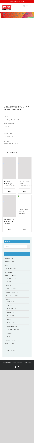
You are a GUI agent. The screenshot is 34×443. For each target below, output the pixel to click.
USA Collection (9, 288)
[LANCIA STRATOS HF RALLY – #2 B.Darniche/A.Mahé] (9, 168)
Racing (7, 281)
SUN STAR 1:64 (9, 261)
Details (9, 191)
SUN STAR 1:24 (9, 347)
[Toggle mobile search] (27, 6)
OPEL (8, 333)
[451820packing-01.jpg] (17, 61)
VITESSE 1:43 (8, 350)
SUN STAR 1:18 (9, 275)
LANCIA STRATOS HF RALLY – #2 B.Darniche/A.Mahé (9, 183)
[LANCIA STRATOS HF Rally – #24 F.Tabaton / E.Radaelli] (24, 200)
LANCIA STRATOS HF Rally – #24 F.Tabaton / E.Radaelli (24, 210)
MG (7, 336)
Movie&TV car (9, 340)
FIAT (8, 319)
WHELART (7, 258)
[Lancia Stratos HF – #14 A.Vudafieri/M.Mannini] (24, 168)
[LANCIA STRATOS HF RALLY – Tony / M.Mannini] (9, 206)
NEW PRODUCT (9, 268)
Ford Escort (9, 312)
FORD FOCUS (10, 308)
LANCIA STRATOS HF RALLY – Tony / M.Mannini (9, 221)
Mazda (6, 265)
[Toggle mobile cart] (24, 6)
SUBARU (9, 322)
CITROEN (9, 301)
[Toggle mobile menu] (31, 6)
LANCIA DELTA (11, 326)
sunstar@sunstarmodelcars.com (17, 1)
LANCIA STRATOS (13, 143)
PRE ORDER (8, 272)
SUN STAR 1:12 (9, 343)
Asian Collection (9, 278)
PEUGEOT (9, 315)
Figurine (8, 285)
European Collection (10, 292)
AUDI (8, 305)
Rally (7, 299)
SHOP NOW (8, 354)
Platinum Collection (10, 295)
